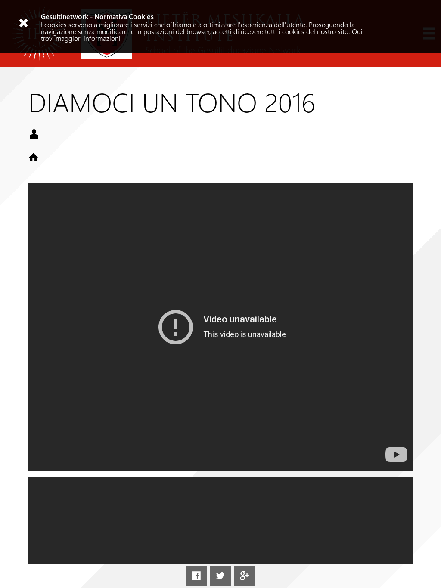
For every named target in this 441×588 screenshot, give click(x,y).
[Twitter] (220, 576)
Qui (357, 31)
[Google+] (244, 576)
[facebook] (196, 576)
